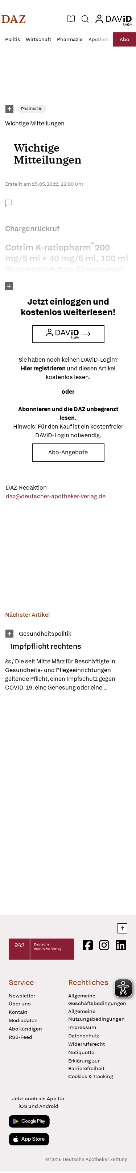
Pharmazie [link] (31, 109)
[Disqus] (68, 803)
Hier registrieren (43, 368)
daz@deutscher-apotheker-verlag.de (56, 496)
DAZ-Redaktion (26, 487)
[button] (13, 19)
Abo (124, 39)
